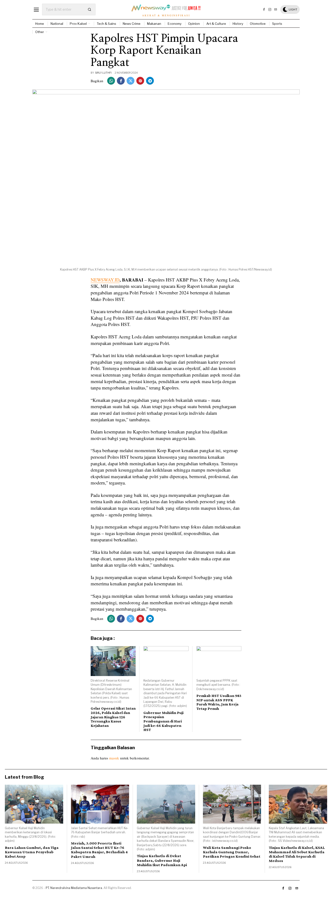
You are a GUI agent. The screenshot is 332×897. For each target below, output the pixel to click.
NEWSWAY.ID (105, 280)
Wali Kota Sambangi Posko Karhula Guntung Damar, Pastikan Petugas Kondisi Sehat (231, 852)
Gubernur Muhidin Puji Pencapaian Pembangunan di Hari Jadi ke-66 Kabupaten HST (163, 721)
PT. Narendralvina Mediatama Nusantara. (74, 888)
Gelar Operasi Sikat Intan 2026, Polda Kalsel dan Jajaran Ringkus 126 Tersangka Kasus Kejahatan (113, 716)
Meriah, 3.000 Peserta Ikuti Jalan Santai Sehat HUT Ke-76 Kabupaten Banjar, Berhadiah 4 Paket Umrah (99, 850)
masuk (114, 758)
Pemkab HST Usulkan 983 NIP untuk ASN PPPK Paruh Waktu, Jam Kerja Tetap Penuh (218, 702)
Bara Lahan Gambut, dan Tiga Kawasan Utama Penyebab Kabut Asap (32, 852)
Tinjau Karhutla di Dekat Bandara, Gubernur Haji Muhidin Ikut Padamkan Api (162, 860)
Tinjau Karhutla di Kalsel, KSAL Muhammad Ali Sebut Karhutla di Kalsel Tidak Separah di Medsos (297, 854)
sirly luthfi (103, 72)
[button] (90, 9)
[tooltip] (264, 9)
